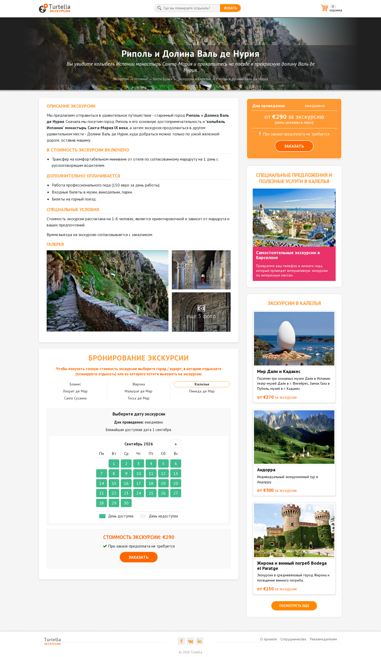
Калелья (202, 384)
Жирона (138, 384)
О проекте (268, 639)
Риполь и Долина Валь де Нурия (242, 79)
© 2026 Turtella (190, 652)
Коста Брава (162, 79)
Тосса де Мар (139, 398)
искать (230, 8)
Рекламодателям (323, 639)
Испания (141, 79)
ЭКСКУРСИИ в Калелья (294, 303)
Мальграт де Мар (138, 391)
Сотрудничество (293, 639)
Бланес (75, 384)
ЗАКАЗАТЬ (139, 557)
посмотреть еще (294, 606)
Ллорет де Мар (75, 391)
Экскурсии (121, 79)
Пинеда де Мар (202, 391)
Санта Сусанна (75, 398)
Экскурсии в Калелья (194, 79)
